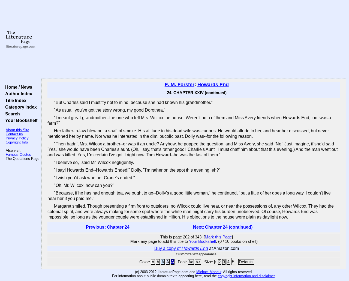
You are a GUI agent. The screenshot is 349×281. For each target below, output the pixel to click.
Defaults (246, 262)
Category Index (20, 106)
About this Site (17, 130)
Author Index (17, 93)
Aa (190, 262)
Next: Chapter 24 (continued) (222, 227)
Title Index (14, 100)
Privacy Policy (17, 138)
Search (11, 113)
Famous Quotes (18, 155)
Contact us (14, 134)
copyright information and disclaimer (246, 276)
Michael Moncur (208, 272)
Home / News (17, 87)
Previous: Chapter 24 (108, 227)
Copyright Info (17, 142)
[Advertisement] (194, 39)
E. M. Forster (179, 84)
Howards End (213, 84)
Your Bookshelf (20, 120)
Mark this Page (218, 237)
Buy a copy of (181, 248)
